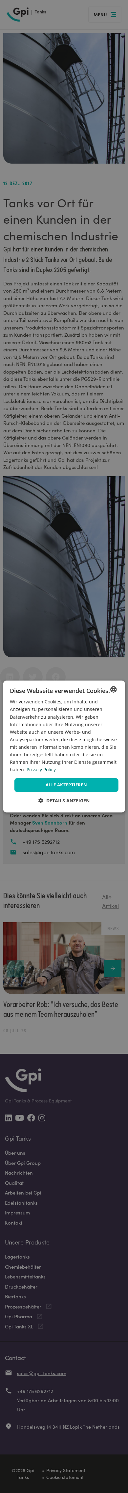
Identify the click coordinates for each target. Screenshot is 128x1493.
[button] (64, 800)
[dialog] (64, 746)
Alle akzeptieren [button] (66, 785)
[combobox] (113, 689)
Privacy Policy (41, 769)
